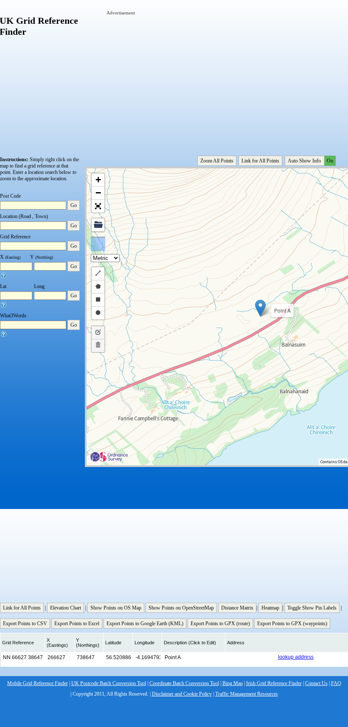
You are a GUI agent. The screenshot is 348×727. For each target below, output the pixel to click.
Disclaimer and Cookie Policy (182, 694)
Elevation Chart (65, 608)
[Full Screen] (98, 206)
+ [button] (98, 179)
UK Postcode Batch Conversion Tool (108, 683)
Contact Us (316, 683)
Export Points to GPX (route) (220, 623)
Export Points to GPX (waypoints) (292, 623)
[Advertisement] (227, 75)
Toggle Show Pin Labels (312, 608)
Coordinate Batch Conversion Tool (184, 683)
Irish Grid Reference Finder (274, 683)
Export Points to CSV (25, 623)
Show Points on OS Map (115, 608)
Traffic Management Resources (246, 694)
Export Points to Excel (76, 623)
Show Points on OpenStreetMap (181, 608)
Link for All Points (260, 161)
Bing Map (232, 683)
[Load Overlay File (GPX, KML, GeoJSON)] (98, 225)
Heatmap (270, 608)
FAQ (336, 683)
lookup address (296, 657)
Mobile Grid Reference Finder (37, 683)
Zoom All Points (216, 161)
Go (73, 205)
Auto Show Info (310, 161)
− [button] (98, 192)
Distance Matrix (237, 608)
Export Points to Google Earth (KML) (145, 623)
